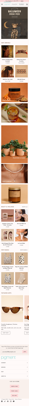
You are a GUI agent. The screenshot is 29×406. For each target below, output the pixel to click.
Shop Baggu (23, 250)
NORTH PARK (14, 386)
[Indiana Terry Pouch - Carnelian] (21, 51)
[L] (21, 51)
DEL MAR (14, 395)
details (22, 1)
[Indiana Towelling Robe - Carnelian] (7, 51)
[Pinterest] (8, 401)
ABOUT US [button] (3, 376)
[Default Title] (21, 71)
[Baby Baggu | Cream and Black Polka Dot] (7, 278)
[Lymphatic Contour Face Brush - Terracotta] (7, 215)
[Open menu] (3, 4)
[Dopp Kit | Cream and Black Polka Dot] (21, 258)
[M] (7, 71)
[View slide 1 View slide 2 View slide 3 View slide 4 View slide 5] (14, 22)
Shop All (24, 207)
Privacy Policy (11, 399)
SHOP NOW (6, 333)
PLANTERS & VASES (19, 158)
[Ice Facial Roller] (21, 235)
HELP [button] (2, 371)
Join (25, 351)
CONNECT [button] (3, 362)
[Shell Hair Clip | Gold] (7, 71)
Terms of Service (18, 399)
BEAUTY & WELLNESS (7, 207)
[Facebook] (2, 401)
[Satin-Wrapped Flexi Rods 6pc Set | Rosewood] (7, 235)
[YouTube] (13, 401)
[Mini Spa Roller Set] (21, 215)
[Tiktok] (5, 401)
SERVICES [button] (3, 367)
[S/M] (7, 51)
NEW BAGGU (5, 250)
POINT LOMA (14, 391)
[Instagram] (10, 401)
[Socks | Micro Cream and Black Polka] (21, 278)
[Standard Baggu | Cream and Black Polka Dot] (7, 258)
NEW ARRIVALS (5, 43)
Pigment (3, 399)
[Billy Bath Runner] (21, 71)
